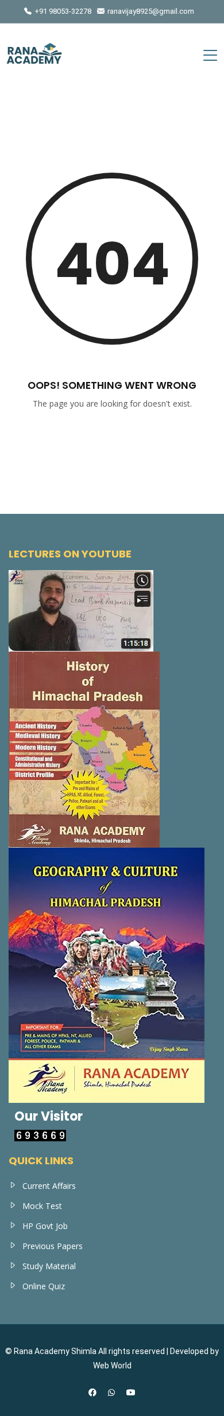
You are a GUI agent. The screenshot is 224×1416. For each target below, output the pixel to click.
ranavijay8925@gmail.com (150, 11)
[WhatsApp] (111, 1392)
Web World (112, 1365)
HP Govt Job (45, 1225)
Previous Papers (52, 1246)
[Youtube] (131, 1392)
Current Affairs (49, 1185)
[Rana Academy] (34, 55)
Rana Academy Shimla (55, 1351)
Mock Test (42, 1205)
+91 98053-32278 (62, 11)
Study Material (49, 1266)
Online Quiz (43, 1286)
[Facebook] (92, 1392)
